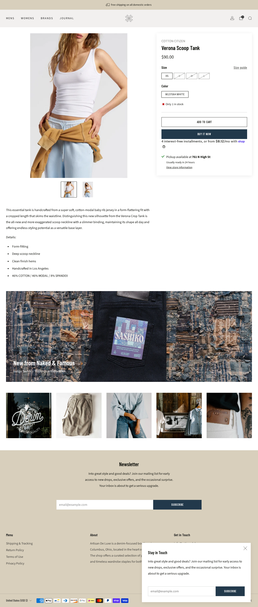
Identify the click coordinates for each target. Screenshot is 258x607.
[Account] (232, 18)
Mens (10, 18)
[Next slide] (142, 105)
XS (167, 76)
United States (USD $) (17, 600)
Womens (27, 18)
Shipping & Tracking (19, 543)
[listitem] (129, 5)
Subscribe (230, 591)
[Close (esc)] (245, 548)
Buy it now (204, 134)
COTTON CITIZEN (173, 41)
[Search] (250, 18)
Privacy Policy (15, 563)
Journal (67, 18)
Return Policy (15, 550)
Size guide (240, 67)
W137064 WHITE (175, 94)
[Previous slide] (14, 105)
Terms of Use (14, 557)
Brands (47, 18)
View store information (179, 167)
